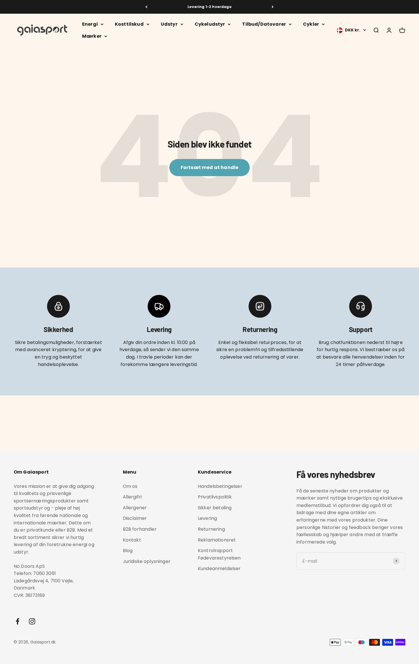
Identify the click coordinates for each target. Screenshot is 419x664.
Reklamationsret (217, 540)
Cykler (311, 24)
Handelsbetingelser (220, 486)
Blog (128, 550)
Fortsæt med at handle (209, 167)
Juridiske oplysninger (146, 561)
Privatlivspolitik (215, 497)
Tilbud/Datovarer (264, 24)
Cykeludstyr (210, 24)
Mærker (91, 36)
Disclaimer (135, 518)
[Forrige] (146, 7)
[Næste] (273, 7)
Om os (130, 486)
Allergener (135, 507)
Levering (207, 518)
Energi (90, 24)
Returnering (211, 529)
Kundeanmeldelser (219, 568)
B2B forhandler (140, 529)
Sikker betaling (214, 507)
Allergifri (132, 497)
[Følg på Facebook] (17, 621)
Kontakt (132, 540)
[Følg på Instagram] (32, 621)
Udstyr (169, 24)
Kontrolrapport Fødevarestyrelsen (219, 554)
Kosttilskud (129, 24)
